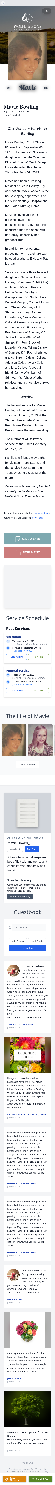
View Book (15, 849)
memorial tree (40, 513)
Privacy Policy (19, 1471)
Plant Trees (38, 657)
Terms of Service (36, 1471)
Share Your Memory (20, 896)
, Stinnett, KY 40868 (22, 650)
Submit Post (27, 948)
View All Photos (27, 764)
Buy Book (32, 849)
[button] (27, 1055)
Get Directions (17, 657)
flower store (38, 517)
